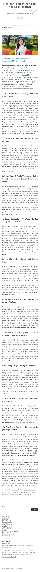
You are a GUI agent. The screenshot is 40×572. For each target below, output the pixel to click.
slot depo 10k (6, 520)
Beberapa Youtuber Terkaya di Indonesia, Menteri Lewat (15, 59)
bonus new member (8, 534)
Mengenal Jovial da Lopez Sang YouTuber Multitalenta (17, 550)
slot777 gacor (6, 532)
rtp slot (4, 526)
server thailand (7, 524)
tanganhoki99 (6, 528)
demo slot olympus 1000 (10, 531)
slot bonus (5, 523)
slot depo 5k (6, 518)
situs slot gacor (7, 527)
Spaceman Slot (7, 522)
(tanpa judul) (6, 543)
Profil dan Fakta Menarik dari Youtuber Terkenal (20, 5)
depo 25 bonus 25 (8, 535)
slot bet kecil (6, 516)
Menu (20, 18)
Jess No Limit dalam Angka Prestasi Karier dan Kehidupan (18, 552)
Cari (3, 506)
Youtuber (15, 490)
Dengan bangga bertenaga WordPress (12, 568)
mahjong (5, 519)
